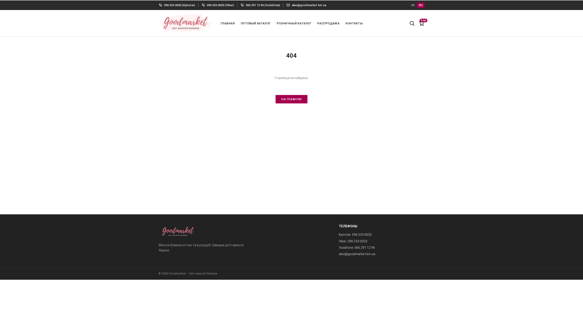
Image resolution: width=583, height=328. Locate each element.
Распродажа (328, 23)
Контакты (354, 23)
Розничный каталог (294, 23)
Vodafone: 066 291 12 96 (357, 247)
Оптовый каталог (256, 23)
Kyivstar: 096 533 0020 (355, 234)
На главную (291, 99)
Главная (228, 23)
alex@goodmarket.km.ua (357, 254)
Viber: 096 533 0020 (353, 241)
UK (413, 5)
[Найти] (412, 23)
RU (421, 5)
